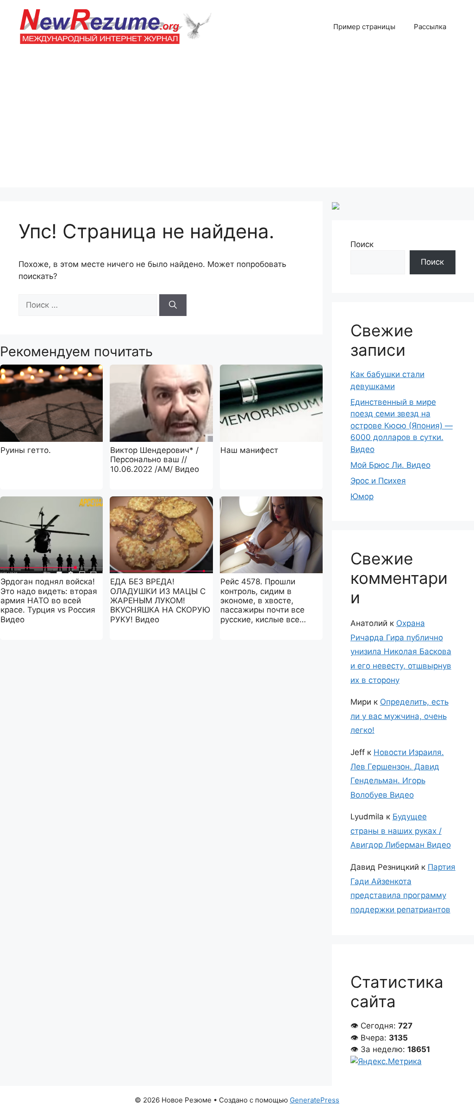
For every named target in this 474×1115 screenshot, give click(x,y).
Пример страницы (364, 26)
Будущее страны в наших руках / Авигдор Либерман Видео (400, 830)
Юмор (362, 496)
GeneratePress (314, 1100)
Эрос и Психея (378, 480)
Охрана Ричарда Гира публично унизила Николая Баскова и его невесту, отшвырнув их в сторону (400, 651)
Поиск (362, 244)
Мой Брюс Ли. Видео (390, 465)
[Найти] (173, 305)
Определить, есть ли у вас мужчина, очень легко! (399, 716)
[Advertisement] (237, 122)
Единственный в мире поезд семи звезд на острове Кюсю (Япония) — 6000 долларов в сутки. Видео (401, 425)
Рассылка (430, 26)
